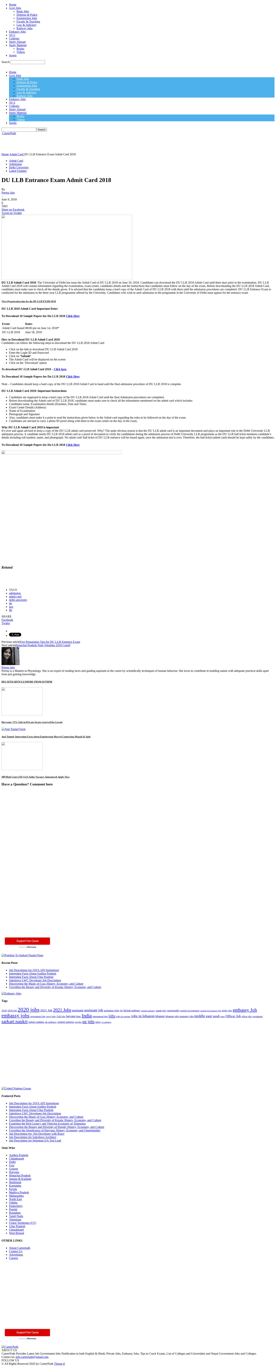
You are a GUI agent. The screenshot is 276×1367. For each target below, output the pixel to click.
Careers (13, 1258)
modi (216, 1016)
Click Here (73, 316)
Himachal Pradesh (20, 1175)
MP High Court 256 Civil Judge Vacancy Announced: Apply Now (35, 776)
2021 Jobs (62, 1009)
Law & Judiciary (26, 25)
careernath (173, 1010)
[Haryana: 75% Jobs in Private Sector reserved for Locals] (22, 714)
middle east (203, 1016)
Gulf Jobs (61, 1016)
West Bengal (16, 1233)
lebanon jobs (172, 1016)
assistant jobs (111, 1010)
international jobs (100, 1016)
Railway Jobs (24, 28)
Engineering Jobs (27, 18)
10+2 (12, 35)
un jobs (88, 1021)
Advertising (16, 1254)
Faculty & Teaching (28, 21)
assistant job (93, 1010)
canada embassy (148, 1011)
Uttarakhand (16, 1229)
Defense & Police (27, 14)
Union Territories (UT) (22, 1222)
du (10, 603)
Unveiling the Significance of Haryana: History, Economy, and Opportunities (54, 1130)
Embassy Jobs (17, 31)
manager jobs (186, 1016)
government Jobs (37, 1016)
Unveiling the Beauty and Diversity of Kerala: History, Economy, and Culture (55, 987)
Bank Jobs (23, 11)
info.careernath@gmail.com (32, 1357)
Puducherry (16, 1206)
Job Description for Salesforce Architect (32, 1137)
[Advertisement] (70, 143)
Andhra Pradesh (18, 1155)
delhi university (18, 600)
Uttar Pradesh (17, 1226)
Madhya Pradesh (19, 1192)
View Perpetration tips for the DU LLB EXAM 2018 (29, 301)
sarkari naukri (15, 1021)
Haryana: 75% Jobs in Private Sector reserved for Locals (32, 722)
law (11, 606)
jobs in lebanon (143, 1016)
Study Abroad (17, 41)
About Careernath (19, 1247)
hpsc (78, 1016)
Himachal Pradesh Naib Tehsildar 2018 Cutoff (42, 645)
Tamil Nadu (16, 1216)
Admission (15, 164)
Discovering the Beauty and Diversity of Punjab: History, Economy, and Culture (56, 1127)
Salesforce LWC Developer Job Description (35, 980)
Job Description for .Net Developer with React (36, 1133)
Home (12, 4)
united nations (65, 1021)
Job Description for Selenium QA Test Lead (35, 1140)
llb (10, 610)
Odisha (13, 1202)
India (87, 1015)
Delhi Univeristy (19, 167)
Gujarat (13, 1168)
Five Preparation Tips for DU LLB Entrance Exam (50, 641)
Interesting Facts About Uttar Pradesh (31, 977)
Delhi (12, 1162)
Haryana (14, 1172)
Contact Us (15, 1251)
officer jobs (247, 1016)
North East (15, 1199)
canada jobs (161, 1010)
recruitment (257, 1016)
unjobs (78, 1022)
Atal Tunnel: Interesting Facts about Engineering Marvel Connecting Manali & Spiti (46, 736)
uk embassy (51, 1022)
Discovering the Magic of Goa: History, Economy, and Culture (46, 983)
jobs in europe (123, 1016)
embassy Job (245, 1009)
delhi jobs (227, 1010)
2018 (4, 1010)
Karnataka (15, 1185)
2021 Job (46, 1010)
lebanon (160, 1016)
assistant (77, 1010)
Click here (60, 369)
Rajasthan (15, 1212)
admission (15, 593)
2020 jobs (28, 1010)
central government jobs (210, 1011)
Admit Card (16, 160)
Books (20, 48)
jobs (112, 1016)
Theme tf (59, 1363)
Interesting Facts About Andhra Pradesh (32, 973)
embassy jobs (15, 1015)
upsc (98, 1021)
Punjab (13, 1209)
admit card (15, 596)
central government (189, 1010)
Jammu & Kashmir (20, 1178)
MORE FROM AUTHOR (39, 681)
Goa (11, 1165)
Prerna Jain (8, 192)
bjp (121, 1010)
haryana (70, 1016)
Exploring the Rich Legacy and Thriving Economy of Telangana (47, 1123)
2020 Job (12, 1010)
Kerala (13, 1189)
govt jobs (51, 1016)
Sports (13, 55)
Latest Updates (18, 170)
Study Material (17, 45)
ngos (222, 1016)
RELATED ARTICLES (14, 681)
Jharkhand (15, 1182)
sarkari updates (36, 1022)
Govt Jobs (15, 8)
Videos (21, 52)
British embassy (132, 1010)
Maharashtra (16, 1195)
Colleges (14, 38)
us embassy (106, 1022)
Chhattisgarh (16, 1158)
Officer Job (233, 1016)
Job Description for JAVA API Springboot (34, 970)
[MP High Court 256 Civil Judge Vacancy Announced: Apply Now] (22, 769)
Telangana (15, 1219)
